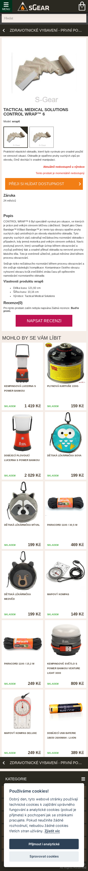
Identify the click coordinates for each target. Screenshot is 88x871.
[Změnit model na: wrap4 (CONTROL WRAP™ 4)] (41, 137)
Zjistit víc (52, 831)
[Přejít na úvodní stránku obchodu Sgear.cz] (33, 6)
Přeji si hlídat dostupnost (36, 184)
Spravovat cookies (44, 856)
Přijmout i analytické (44, 844)
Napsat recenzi (44, 321)
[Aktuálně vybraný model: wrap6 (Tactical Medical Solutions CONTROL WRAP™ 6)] (15, 137)
